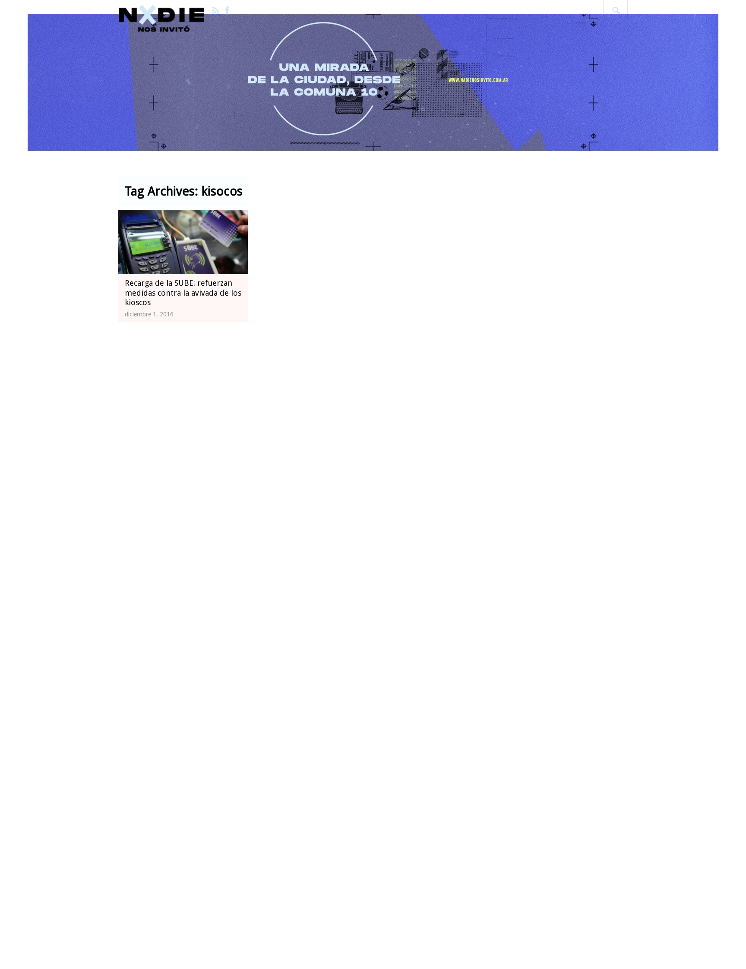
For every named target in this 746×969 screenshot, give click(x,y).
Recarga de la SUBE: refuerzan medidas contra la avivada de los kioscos (183, 292)
